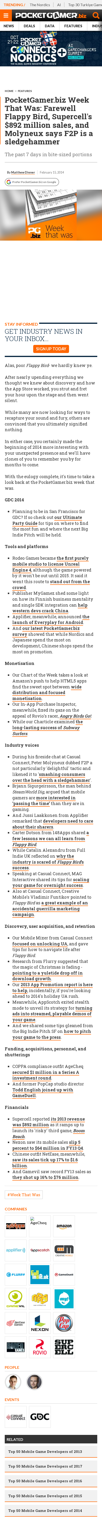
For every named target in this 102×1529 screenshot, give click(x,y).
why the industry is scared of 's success (48, 861)
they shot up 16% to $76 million (45, 1177)
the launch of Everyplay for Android (50, 619)
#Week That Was (23, 1194)
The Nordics (40, 4)
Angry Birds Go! (75, 716)
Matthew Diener (23, 172)
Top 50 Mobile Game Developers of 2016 (45, 1481)
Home (9, 90)
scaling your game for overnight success (50, 882)
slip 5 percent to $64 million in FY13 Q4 (47, 1145)
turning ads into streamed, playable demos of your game (52, 1013)
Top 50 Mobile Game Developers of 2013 (45, 1451)
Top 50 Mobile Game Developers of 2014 (45, 1510)
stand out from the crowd (51, 584)
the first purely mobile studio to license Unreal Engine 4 (50, 563)
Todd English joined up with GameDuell (42, 1093)
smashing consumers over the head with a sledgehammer (51, 777)
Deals (29, 26)
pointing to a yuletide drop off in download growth (47, 976)
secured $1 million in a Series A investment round (45, 1075)
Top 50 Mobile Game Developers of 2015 (45, 1495)
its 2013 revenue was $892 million (48, 1122)
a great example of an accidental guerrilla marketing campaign (50, 908)
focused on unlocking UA (39, 944)
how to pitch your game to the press (51, 1034)
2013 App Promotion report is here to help (52, 987)
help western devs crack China (50, 608)
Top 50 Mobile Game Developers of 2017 (45, 1466)
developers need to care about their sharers (52, 824)
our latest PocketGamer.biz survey (46, 631)
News (9, 26)
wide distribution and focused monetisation (47, 692)
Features (73, 26)
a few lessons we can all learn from (50, 838)
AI (59, 4)
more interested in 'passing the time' (44, 800)
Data (50, 26)
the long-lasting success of (47, 727)
